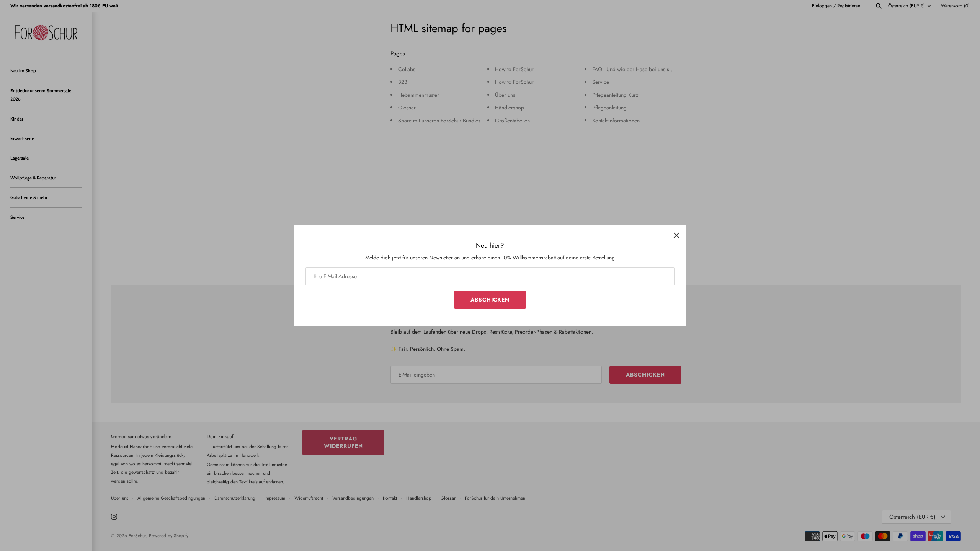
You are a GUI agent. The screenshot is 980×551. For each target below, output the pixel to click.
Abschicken (490, 299)
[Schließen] (676, 235)
